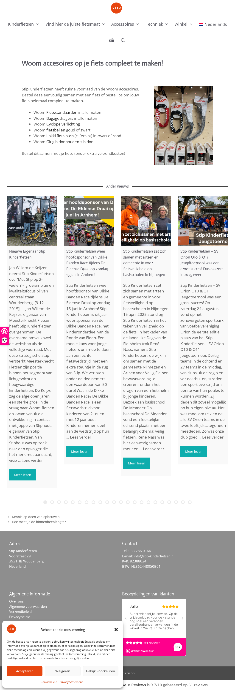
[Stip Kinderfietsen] (117, 8)
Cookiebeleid (49, 682)
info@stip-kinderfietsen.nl (154, 556)
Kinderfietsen (21, 24)
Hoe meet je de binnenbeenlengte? (39, 522)
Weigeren (62, 671)
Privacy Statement (71, 682)
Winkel (180, 24)
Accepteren (25, 671)
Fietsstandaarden (61, 112)
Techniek (154, 24)
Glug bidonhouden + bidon (69, 141)
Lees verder (32, 460)
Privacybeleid (19, 616)
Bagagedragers (59, 118)
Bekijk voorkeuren (100, 671)
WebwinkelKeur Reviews (124, 684)
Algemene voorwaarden (28, 606)
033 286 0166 (140, 550)
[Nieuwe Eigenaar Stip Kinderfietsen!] (32, 221)
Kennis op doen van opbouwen (36, 517)
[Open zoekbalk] (123, 40)
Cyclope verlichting (63, 124)
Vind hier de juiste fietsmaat (72, 24)
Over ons (16, 601)
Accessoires (122, 24)
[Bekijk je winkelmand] (111, 40)
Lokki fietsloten (60, 135)
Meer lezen (22, 475)
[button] (116, 629)
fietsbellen (55, 130)
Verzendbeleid (20, 611)
